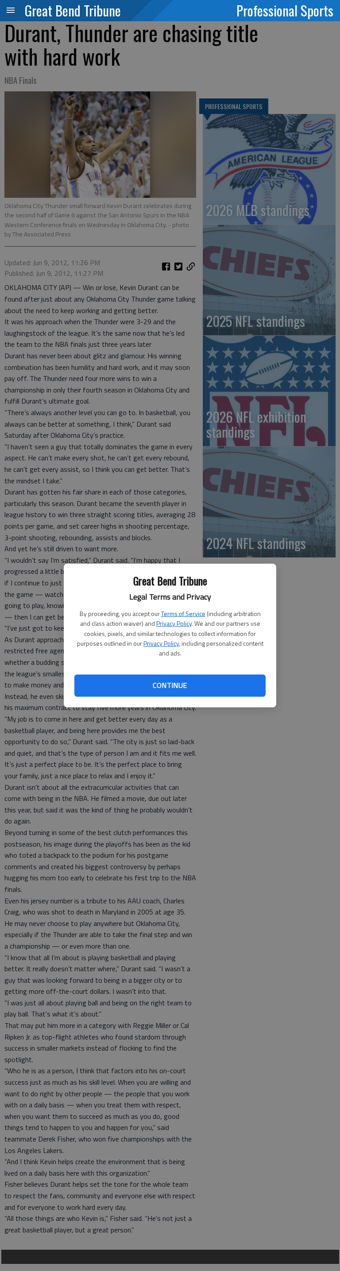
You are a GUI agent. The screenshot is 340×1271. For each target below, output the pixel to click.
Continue (170, 685)
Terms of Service (183, 613)
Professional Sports (284, 10)
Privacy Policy (174, 623)
